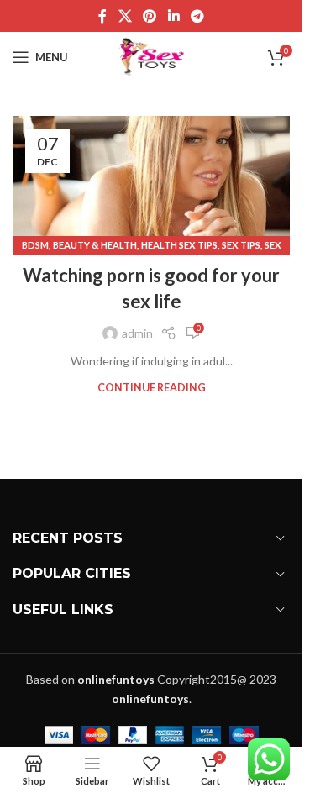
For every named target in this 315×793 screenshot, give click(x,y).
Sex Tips (241, 244)
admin (137, 333)
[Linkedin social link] (173, 16)
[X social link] (125, 16)
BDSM (35, 244)
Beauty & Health (95, 244)
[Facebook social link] (102, 16)
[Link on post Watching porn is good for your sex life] (151, 181)
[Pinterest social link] (150, 16)
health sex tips (179, 244)
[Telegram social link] (197, 16)
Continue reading (151, 387)
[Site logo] (152, 56)
